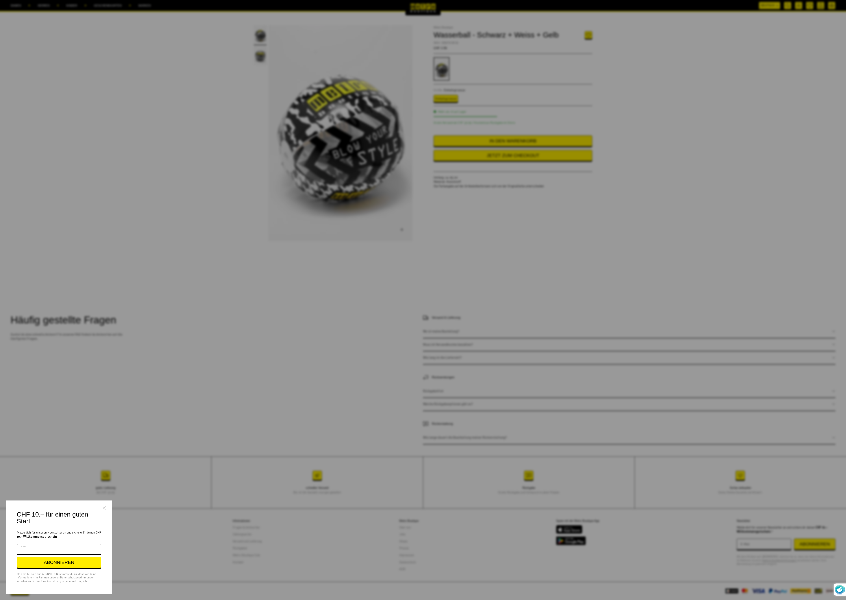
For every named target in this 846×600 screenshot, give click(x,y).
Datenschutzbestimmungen (77, 577)
